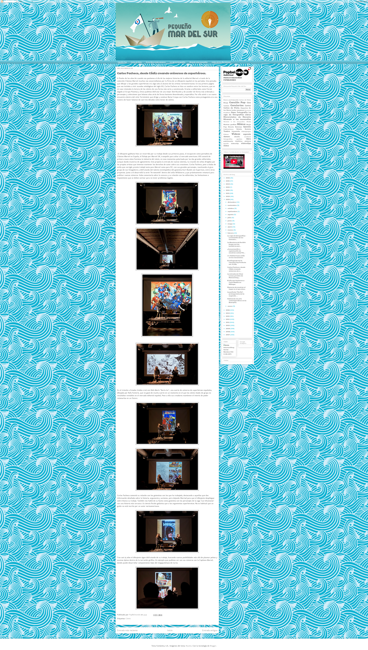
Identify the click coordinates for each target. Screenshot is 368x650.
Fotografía (242, 112)
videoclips (246, 143)
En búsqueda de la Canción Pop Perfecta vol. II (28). (236, 262)
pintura (248, 141)
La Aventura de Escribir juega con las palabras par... (236, 244)
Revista (248, 129)
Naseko (189, 646)
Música (241, 124)
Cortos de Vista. (136, 62)
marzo (230, 230)
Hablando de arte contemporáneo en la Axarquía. (236, 300)
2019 (228, 199)
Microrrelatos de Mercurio (237, 117)
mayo (230, 224)
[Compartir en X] (158, 615)
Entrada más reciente (127, 630)
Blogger (213, 646)
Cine (249, 102)
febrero (231, 233)
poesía (226, 143)
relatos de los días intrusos (221, 62)
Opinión (247, 126)
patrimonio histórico (232, 141)
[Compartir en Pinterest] (161, 615)
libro (248, 138)
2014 (228, 313)
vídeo (226, 145)
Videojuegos (246, 131)
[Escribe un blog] (156, 615)
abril (230, 227)
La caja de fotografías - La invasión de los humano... (236, 237)
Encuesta (248, 110)
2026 (228, 178)
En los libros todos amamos (156, 62)
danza (226, 136)
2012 (228, 319)
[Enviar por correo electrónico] (154, 615)
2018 (228, 310)
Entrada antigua (209, 630)
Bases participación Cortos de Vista (237, 100)
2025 (228, 181)
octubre (231, 208)
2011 (228, 322)
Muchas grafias (229, 124)
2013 (228, 316)
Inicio (169, 630)
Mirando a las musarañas (198, 62)
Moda (249, 122)
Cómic (128, 618)
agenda (247, 134)
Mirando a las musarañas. (234, 122)
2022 (228, 190)
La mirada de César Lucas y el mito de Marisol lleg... (235, 276)
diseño (237, 136)
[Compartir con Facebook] (160, 615)
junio (230, 221)
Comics (226, 105)
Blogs (225, 103)
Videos (226, 134)
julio (230, 217)
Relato (239, 129)
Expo (233, 112)
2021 (228, 193)
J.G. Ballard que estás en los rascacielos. (236, 257)
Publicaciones (228, 129)
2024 (228, 184)
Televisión (236, 131)
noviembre (232, 205)
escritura (247, 137)
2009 (228, 328)
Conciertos (237, 105)
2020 (228, 196)
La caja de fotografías (177, 62)
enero (230, 306)
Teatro (226, 131)
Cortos (248, 105)
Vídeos (236, 133)
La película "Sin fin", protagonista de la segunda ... (235, 294)
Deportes (244, 108)
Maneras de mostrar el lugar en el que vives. (236, 288)
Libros (248, 114)
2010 (228, 325)
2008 (228, 331)
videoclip (235, 143)
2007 (228, 335)
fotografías (227, 139)
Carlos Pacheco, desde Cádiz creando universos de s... (236, 269)
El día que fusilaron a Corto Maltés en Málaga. (235, 282)
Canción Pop (122, 62)
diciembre (232, 202)
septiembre (232, 211)
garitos (239, 139)
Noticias (238, 127)
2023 (228, 187)
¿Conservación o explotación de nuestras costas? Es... (236, 251)
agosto (231, 214)
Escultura (226, 112)
